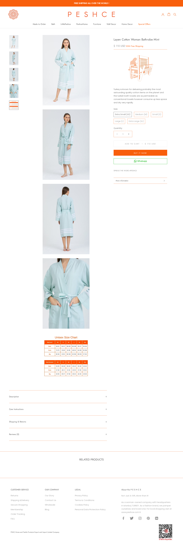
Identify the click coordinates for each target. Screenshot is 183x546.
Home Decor (127, 24)
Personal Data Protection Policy (90, 509)
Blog (47, 509)
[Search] (174, 14)
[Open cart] (169, 14)
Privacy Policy (81, 495)
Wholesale (50, 504)
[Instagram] (140, 518)
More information (122, 180)
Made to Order (39, 24)
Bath (53, 24)
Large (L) (119, 121)
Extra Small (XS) (122, 114)
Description (14, 396)
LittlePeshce (66, 24)
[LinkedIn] (157, 518)
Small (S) (156, 114)
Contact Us (50, 500)
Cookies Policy (82, 504)
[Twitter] (143, 170)
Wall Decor (111, 24)
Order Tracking (18, 514)
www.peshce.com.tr (131, 512)
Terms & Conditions (84, 500)
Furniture (97, 24)
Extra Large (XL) (136, 121)
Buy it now (140, 153)
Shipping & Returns (17, 421)
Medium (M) (141, 114)
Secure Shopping (19, 504)
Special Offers (144, 24)
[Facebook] (139, 170)
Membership (17, 509)
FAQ (13, 518)
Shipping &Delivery (20, 500)
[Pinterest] (146, 170)
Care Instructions (16, 409)
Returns (14, 495)
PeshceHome (82, 24)
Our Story (49, 495)
